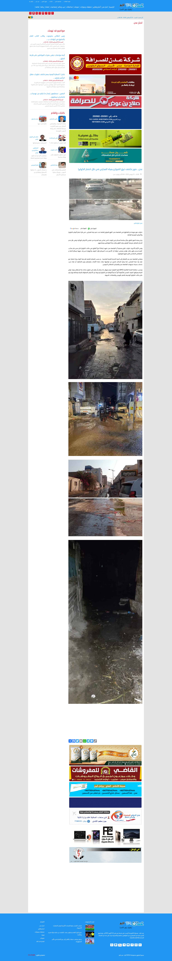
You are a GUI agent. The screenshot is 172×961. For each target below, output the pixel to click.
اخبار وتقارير (41, 929)
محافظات (69, 7)
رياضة (42, 7)
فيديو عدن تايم (40, 941)
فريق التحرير (44, 1)
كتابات (51, 1)
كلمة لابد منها (42, 124)
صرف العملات (67, 1)
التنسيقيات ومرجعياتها (39, 143)
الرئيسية (111, 7)
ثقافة (37, 7)
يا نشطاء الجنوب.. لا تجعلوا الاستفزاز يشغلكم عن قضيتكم (38, 172)
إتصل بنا (31, 1)
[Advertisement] (105, 39)
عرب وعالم (61, 7)
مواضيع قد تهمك (56, 31)
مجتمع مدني (58, 1)
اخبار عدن (105, 7)
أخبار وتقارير (97, 7)
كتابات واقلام (58, 113)
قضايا (47, 7)
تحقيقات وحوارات (86, 7)
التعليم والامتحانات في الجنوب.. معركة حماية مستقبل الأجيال (59, 172)
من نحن (37, 1)
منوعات (76, 7)
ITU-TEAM (31, 955)
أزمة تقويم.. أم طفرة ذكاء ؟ (57, 143)
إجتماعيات (53, 7)
